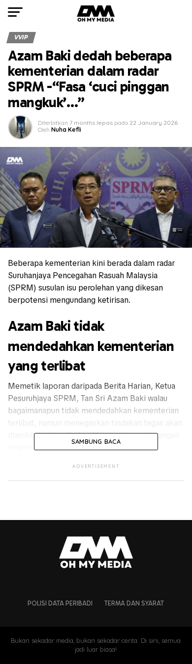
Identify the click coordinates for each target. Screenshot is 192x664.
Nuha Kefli (66, 129)
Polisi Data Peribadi (60, 603)
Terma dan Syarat (134, 603)
